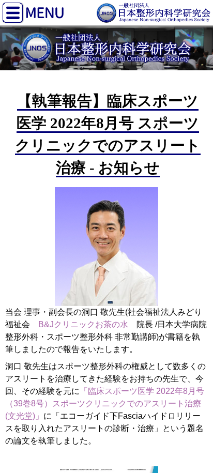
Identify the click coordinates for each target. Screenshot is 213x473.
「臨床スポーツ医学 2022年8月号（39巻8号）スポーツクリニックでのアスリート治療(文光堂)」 (104, 403)
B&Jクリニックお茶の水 (83, 324)
